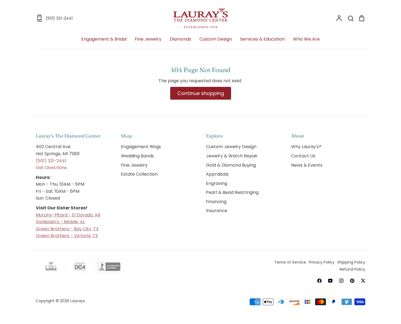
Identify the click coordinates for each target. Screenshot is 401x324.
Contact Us (303, 156)
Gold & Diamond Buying (231, 165)
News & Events (306, 165)
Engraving (216, 183)
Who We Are (306, 39)
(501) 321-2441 (51, 161)
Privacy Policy (321, 262)
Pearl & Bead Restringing (232, 192)
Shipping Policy (351, 262)
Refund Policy (352, 269)
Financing (216, 201)
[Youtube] (330, 280)
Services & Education (262, 39)
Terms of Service (290, 262)
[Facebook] (319, 280)
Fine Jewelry (148, 39)
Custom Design (215, 39)
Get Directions (51, 167)
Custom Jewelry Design (231, 146)
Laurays (77, 301)
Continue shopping (200, 93)
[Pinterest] (352, 280)
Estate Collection (139, 174)
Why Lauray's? (306, 146)
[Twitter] (363, 280)
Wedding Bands (137, 156)
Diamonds (180, 39)
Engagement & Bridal (104, 39)
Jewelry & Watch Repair (232, 156)
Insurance (216, 210)
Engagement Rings (141, 146)
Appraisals (217, 174)
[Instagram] (341, 280)
